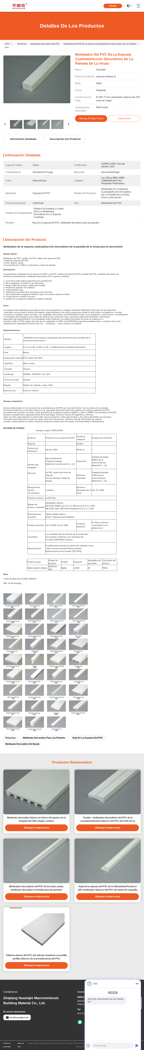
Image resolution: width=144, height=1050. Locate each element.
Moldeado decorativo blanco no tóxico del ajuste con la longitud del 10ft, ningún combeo (36, 819)
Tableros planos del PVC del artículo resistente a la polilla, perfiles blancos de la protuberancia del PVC (36, 957)
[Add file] (88, 1045)
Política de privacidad (6, 1044)
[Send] (137, 1045)
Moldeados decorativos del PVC (45, 44)
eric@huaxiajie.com (19, 1017)
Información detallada (23, 139)
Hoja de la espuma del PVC (87, 738)
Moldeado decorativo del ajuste (22, 744)
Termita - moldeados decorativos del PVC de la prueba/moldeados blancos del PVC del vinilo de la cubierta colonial (108, 819)
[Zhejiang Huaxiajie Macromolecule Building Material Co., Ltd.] (18, 6)
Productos (21, 44)
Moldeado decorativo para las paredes (44, 738)
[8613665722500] (79, 1022)
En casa (6, 44)
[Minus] (137, 983)
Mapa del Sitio (21, 1044)
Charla (112, 6)
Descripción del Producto (65, 139)
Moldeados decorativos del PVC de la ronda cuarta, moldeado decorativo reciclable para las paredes (36, 888)
